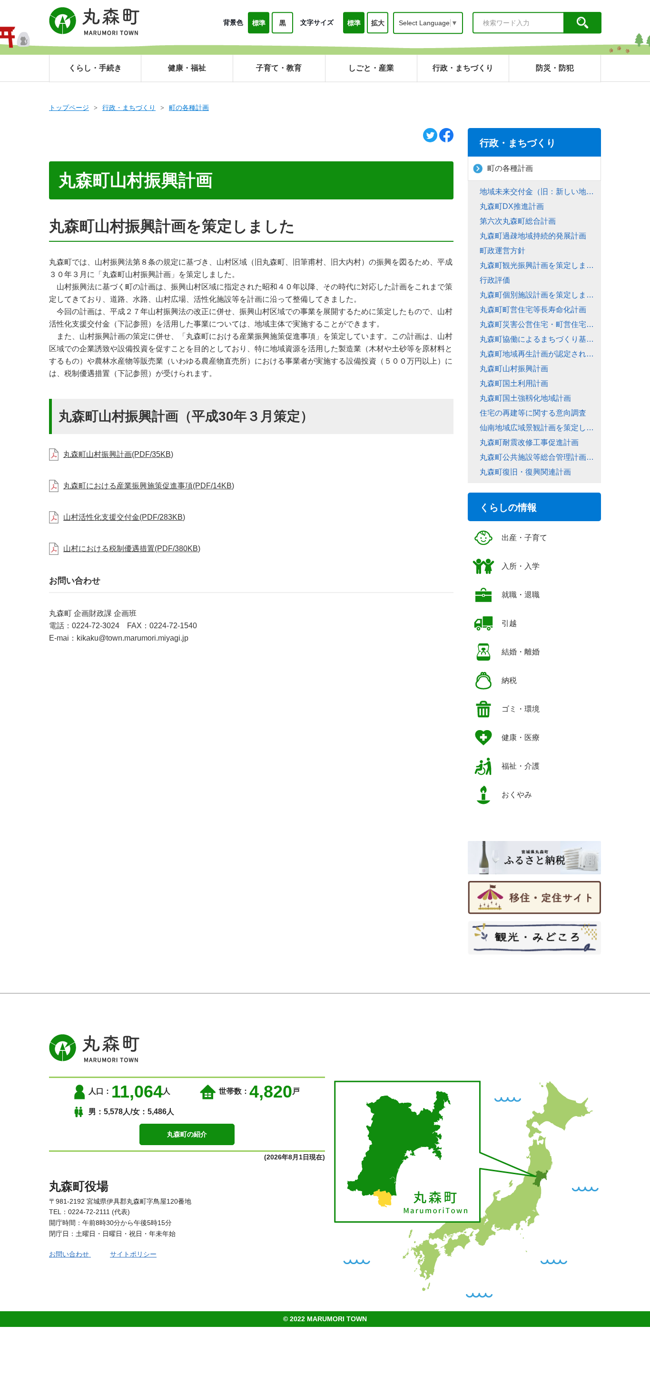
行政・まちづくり (129, 107)
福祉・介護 (521, 766)
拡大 (377, 23)
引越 (509, 623)
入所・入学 (521, 566)
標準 (259, 23)
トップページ (69, 107)
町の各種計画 (189, 107)
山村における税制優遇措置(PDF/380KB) (131, 548)
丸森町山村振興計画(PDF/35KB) (118, 454)
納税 (509, 680)
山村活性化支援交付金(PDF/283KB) (124, 517)
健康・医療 (521, 737)
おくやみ (517, 795)
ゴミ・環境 (521, 709)
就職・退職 (521, 595)
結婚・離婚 (521, 652)
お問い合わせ (70, 1254)
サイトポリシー (133, 1254)
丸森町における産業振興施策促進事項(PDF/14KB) (148, 486)
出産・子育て (524, 538)
